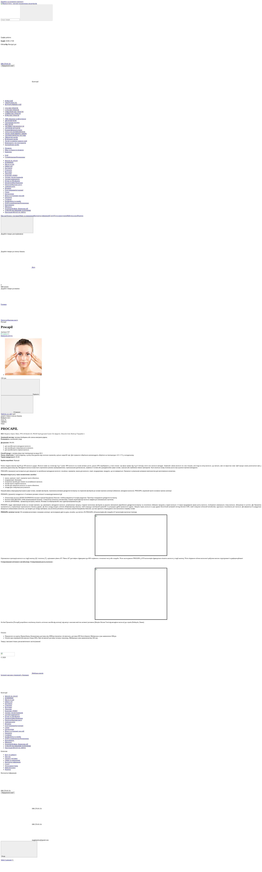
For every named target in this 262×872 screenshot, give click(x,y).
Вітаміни (8, 188)
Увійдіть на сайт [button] (6, 414)
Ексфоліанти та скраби (13, 201)
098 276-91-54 (5, 64)
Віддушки (8, 172)
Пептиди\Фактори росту (13, 185)
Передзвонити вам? (8, 65)
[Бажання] (131, 243)
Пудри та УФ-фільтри (12, 181)
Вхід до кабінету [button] (10, 755)
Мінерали (8, 207)
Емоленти (8, 197)
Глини (7, 192)
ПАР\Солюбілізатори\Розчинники (17, 203)
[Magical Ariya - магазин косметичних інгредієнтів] (8, 655)
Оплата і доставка (12, 216)
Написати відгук (6, 336)
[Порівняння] (17, 225)
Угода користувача (60, 216)
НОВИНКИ (9, 162)
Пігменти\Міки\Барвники (14, 183)
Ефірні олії (8, 166)
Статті (51, 216)
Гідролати (8, 170)
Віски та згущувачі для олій (14, 196)
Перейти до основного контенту (12, 2)
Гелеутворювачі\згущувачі (14, 190)
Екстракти (8, 168)
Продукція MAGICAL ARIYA (15, 212)
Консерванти (9, 205)
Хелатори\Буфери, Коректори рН (16, 208)
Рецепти (80, 216)
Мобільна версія (37, 673)
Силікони (8, 199)
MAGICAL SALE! (11, 161)
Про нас (3, 216)
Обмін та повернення (26, 216)
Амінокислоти (10, 186)
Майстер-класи (72, 216)
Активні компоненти (12, 179)
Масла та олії (9, 164)
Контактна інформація (41, 216)
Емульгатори (9, 194)
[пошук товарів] (36, 13)
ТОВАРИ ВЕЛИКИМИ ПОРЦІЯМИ (18, 210)
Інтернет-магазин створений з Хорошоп (15, 675)
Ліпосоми (8, 173)
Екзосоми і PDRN (11, 175)
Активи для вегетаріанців (14, 177)
